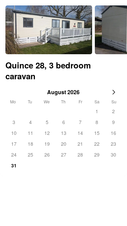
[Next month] (114, 92)
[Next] (116, 29)
